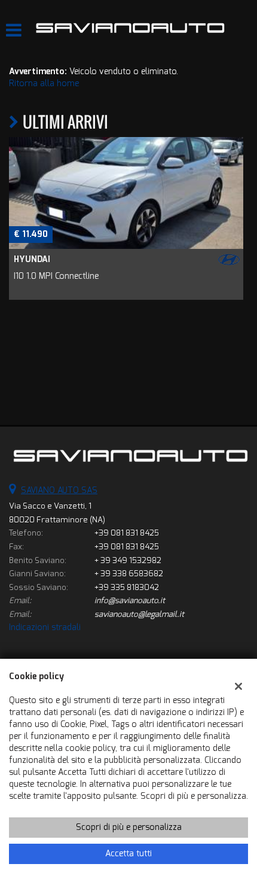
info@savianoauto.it (129, 600)
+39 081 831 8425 (126, 533)
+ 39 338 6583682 (128, 573)
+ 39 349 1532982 (127, 560)
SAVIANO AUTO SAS (59, 490)
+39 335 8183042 (126, 587)
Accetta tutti (128, 853)
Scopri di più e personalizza (129, 827)
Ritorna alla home (44, 83)
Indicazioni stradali (45, 627)
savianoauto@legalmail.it (139, 614)
